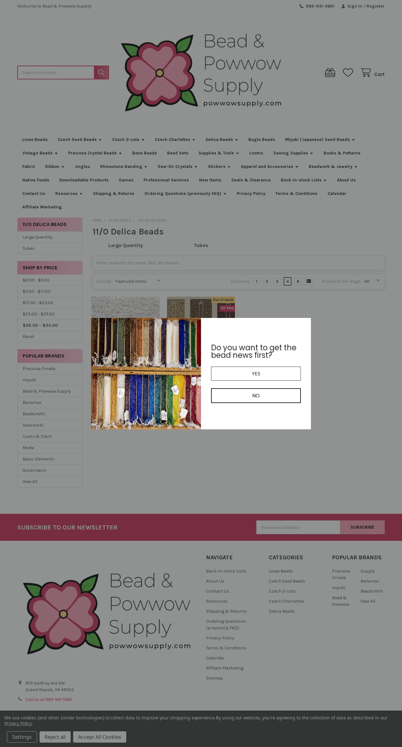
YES (256, 373)
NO (256, 395)
